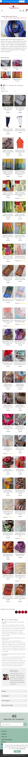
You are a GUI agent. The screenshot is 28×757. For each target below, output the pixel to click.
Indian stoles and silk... (17, 68)
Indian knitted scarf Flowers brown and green (8, 534)
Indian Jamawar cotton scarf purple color (8, 342)
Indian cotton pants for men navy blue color (8, 130)
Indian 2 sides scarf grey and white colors (20, 109)
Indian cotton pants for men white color (20, 129)
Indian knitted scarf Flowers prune (20, 555)
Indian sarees (5, 79)
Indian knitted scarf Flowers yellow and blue (20, 577)
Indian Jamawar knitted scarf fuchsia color (8, 428)
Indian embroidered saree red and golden (20, 257)
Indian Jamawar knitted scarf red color (20, 471)
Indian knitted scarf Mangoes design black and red (7, 598)
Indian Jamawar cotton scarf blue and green (8, 299)
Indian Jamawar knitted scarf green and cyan (20, 428)
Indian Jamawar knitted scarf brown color (8, 407)
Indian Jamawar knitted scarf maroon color (8, 471)
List (4, 85)
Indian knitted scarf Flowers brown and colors (20, 513)
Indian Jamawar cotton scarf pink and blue (20, 321)
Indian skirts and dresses (17, 80)
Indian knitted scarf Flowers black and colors (20, 492)
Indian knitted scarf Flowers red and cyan (7, 576)
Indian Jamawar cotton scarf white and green (20, 363)
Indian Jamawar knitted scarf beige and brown (8, 385)
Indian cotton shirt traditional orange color (20, 152)
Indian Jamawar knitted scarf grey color (8, 449)
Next (25, 612)
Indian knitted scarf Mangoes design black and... (20, 598)
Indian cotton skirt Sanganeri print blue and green (8, 173)
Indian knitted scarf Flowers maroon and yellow (8, 556)
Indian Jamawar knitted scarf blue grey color (20, 385)
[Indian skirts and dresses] (17, 75)
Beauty (4, 691)
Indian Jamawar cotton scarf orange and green (8, 322)
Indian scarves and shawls (5, 68)
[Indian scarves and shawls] (6, 63)
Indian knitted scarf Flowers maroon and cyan (20, 534)
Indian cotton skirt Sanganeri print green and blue (7, 194)
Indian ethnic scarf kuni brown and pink (20, 278)
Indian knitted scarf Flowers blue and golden (8, 513)
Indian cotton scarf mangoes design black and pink (7, 152)
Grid (1, 85)
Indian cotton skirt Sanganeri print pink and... (8, 258)
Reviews (3, 742)
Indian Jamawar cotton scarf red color (8, 363)
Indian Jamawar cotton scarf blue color (20, 299)
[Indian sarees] (6, 75)
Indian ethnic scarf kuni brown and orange (8, 279)
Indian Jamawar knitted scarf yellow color (8, 492)
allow (17, 751)
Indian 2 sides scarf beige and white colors (8, 109)
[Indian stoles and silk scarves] (17, 63)
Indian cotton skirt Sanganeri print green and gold (7, 215)
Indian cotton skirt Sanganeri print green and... (20, 215)
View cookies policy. (21, 748)
